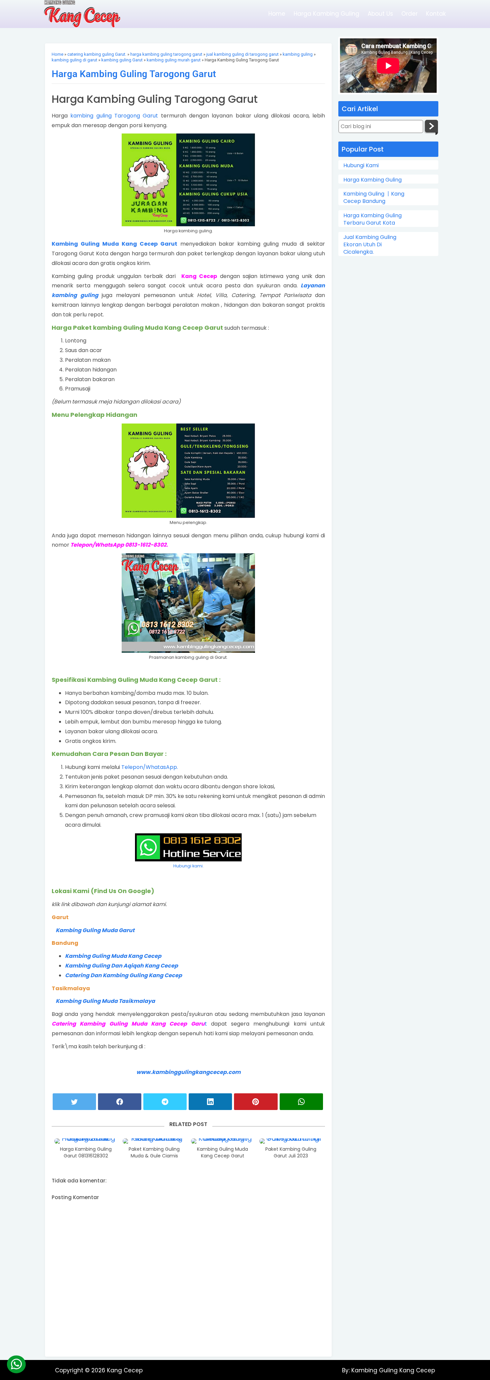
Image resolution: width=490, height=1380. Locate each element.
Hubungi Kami (361, 165)
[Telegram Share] (165, 1101)
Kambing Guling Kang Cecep (392, 1370)
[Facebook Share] (119, 1101)
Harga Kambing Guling (326, 14)
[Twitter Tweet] (74, 1101)
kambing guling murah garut (174, 59)
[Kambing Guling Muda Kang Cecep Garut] (222, 1141)
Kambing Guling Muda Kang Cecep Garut (114, 244)
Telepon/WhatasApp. (149, 767)
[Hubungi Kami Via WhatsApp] (16, 1364)
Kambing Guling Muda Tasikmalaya (105, 1001)
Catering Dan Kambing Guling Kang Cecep (124, 975)
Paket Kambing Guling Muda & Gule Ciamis (154, 1152)
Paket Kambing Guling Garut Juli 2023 (290, 1152)
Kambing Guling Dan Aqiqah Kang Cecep (121, 966)
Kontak (436, 14)
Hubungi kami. (188, 866)
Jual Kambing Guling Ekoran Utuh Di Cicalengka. (369, 245)
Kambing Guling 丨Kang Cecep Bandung (373, 197)
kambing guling (298, 54)
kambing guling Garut (122, 59)
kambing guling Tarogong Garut (114, 115)
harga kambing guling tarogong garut (166, 54)
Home (276, 14)
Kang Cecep (125, 1370)
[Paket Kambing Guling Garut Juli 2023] (291, 1141)
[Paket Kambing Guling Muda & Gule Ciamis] (154, 1141)
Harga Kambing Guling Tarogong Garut (134, 73)
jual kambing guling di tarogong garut (242, 54)
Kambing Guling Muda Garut (95, 930)
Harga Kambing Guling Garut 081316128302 (86, 1152)
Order (409, 14)
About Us (380, 14)
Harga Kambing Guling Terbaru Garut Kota (372, 219)
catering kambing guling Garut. (96, 54)
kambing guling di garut (74, 59)
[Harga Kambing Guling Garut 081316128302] (86, 1141)
